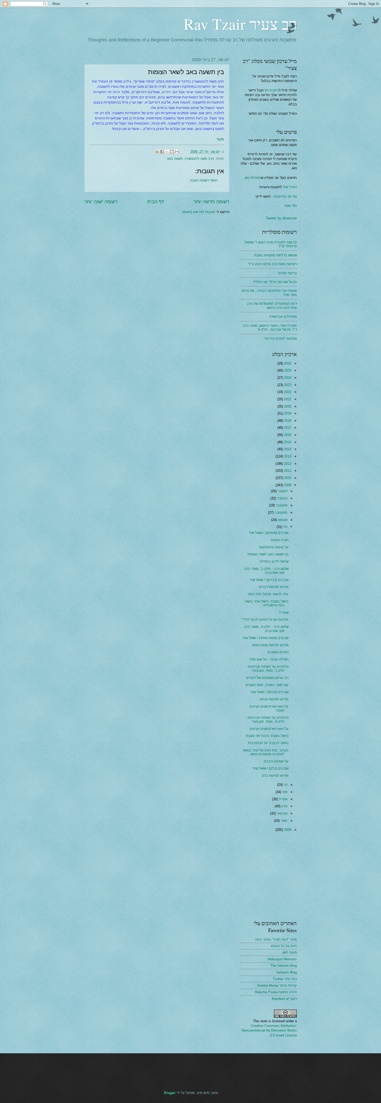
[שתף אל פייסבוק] (162, 151)
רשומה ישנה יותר (101, 201)
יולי (284, 527)
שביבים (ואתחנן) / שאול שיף (268, 533)
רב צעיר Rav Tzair (240, 23)
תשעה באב (175, 159)
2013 (287, 456)
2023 (287, 385)
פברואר (281, 813)
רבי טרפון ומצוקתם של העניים (267, 678)
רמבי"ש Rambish (284, 999)
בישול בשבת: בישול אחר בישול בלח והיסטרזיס (266, 603)
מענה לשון (289, 952)
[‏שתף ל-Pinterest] (157, 151)
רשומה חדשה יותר (211, 201)
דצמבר (282, 491)
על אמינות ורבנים (276, 761)
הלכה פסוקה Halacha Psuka (276, 992)
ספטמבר (280, 512)
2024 (287, 378)
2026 (287, 363)
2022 (287, 392)
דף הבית (155, 201)
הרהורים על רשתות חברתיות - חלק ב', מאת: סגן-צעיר (267, 668)
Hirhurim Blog (287, 972)
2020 (287, 406)
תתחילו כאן (253, 178)
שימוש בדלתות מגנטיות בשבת (275, 255)
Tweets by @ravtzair (281, 218)
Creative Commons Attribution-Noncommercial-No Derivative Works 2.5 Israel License (269, 1030)
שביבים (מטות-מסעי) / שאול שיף (265, 638)
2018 (287, 421)
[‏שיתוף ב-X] (167, 151)
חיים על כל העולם (284, 946)
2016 (287, 435)
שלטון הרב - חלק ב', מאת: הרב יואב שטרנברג (266, 571)
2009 (287, 485)
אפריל (282, 799)
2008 (287, 830)
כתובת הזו (272, 90)
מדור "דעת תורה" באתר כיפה (276, 939)
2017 (287, 428)
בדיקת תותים (287, 273)
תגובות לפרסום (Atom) (198, 212)
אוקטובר (281, 505)
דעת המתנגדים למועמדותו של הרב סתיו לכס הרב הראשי (272, 305)
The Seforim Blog (284, 966)
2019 (287, 413)
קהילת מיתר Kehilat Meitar (277, 986)
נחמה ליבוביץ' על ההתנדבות (268, 743)
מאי (284, 792)
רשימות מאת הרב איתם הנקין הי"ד (272, 264)
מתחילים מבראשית (283, 316)
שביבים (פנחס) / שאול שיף (269, 692)
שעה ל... (282, 612)
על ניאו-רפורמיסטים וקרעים (269, 729)
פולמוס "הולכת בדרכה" (280, 338)
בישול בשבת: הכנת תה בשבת (267, 736)
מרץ (283, 806)
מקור (220, 139)
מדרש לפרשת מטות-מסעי (270, 645)
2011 (287, 471)
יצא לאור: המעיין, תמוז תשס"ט (266, 685)
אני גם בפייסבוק (285, 196)
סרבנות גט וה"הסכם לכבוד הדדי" (264, 619)
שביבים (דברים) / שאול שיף (269, 580)
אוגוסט (282, 520)
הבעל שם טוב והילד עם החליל (275, 282)
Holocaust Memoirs (282, 959)
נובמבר (281, 498)
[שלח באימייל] (176, 151)
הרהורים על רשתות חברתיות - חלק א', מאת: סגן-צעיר (267, 719)
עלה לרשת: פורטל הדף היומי (268, 594)
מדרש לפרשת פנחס (274, 699)
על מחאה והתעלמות (273, 547)
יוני (285, 785)
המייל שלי (289, 187)
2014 (287, 449)
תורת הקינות (279, 540)
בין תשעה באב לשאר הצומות (268, 554)
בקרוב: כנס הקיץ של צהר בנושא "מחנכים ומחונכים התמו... (265, 752)
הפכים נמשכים (277, 652)
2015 (287, 442)
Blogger (169, 1093)
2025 (287, 370)
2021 (287, 399)
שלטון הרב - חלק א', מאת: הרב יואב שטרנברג (266, 629)
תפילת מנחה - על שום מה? (268, 659)
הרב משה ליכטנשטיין (199, 159)
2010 (287, 478)
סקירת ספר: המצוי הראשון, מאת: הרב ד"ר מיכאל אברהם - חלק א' (270, 327)
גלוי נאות (290, 206)
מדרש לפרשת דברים (273, 587)
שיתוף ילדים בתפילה (273, 561)
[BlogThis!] (171, 151)
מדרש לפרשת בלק (275, 776)
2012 (287, 464)
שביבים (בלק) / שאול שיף (270, 768)
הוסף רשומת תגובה (203, 180)
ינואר (283, 821)
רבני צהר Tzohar (285, 979)
